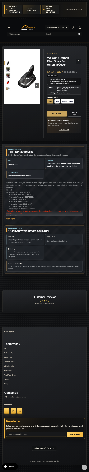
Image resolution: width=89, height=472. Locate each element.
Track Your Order (10, 375)
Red (57, 101)
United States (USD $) (55, 27)
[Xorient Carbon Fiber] (28, 27)
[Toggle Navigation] (9, 27)
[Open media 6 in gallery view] (7, 88)
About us (7, 348)
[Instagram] (13, 411)
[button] (79, 27)
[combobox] (63, 34)
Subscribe (75, 434)
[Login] (73, 27)
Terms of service (9, 362)
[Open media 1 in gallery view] (7, 63)
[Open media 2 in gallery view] (7, 69)
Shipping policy (9, 366)
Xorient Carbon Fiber (38, 461)
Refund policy (8, 353)
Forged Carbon (67, 101)
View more (10, 219)
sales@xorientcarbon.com (74, 9)
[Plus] (59, 107)
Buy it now (74, 114)
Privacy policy (8, 357)
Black (50, 101)
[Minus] (49, 107)
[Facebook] (6, 411)
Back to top (9, 332)
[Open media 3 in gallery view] (7, 75)
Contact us (64, 129)
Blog (5, 384)
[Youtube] (19, 411)
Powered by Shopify (52, 461)
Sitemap (7, 379)
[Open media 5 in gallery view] (7, 82)
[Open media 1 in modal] (26, 76)
